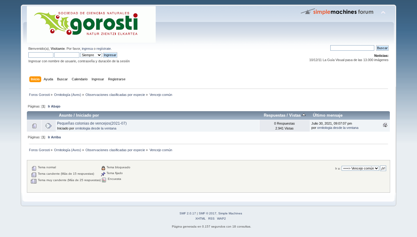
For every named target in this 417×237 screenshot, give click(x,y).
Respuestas (274, 115)
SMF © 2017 (207, 213)
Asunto (65, 115)
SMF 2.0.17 (187, 213)
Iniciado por (87, 115)
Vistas (295, 115)
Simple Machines (230, 213)
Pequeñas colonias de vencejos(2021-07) (92, 123)
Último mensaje (328, 115)
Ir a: (338, 168)
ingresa (87, 48)
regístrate (103, 48)
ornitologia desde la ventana (95, 128)
